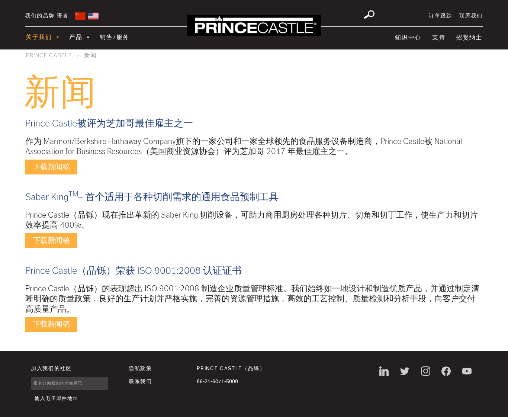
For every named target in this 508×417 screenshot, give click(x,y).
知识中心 (408, 38)
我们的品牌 (39, 16)
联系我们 (471, 16)
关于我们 (39, 37)
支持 (438, 38)
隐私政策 (140, 368)
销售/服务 (114, 37)
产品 (75, 37)
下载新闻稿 (51, 167)
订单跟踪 (440, 16)
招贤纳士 (469, 38)
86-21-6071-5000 (217, 381)
